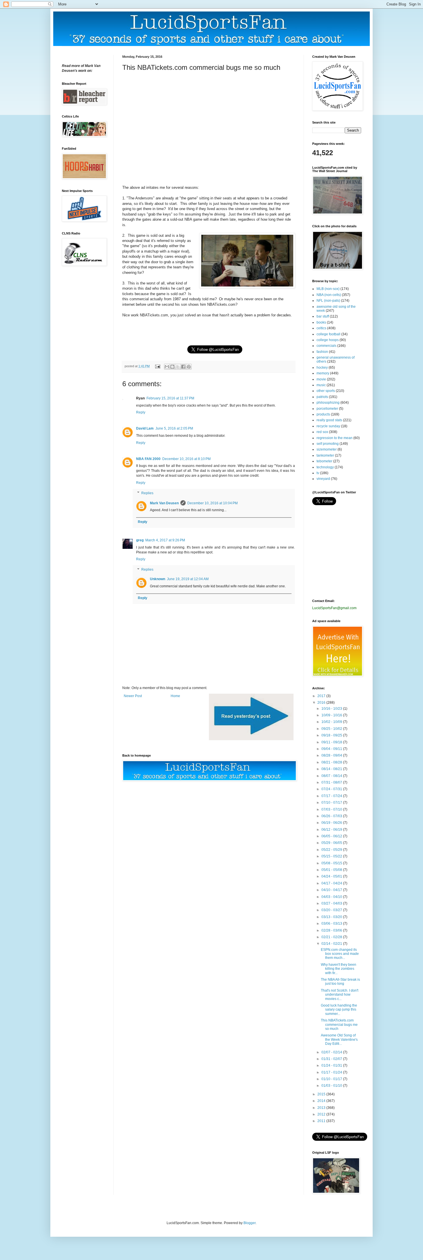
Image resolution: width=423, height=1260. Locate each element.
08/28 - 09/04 (332, 755)
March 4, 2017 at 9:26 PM (165, 540)
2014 (321, 1101)
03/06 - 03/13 (332, 924)
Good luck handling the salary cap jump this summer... (339, 1009)
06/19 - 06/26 (332, 823)
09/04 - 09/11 (332, 749)
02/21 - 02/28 (332, 937)
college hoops (328, 340)
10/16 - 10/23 (332, 709)
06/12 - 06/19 (332, 830)
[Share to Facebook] (183, 367)
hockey (322, 368)
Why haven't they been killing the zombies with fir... (338, 969)
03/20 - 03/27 (332, 910)
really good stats (329, 420)
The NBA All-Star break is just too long (340, 982)
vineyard (323, 479)
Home (175, 696)
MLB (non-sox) (328, 289)
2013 (321, 1108)
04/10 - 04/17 (332, 890)
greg (140, 540)
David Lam (145, 428)
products (323, 414)
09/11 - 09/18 (332, 742)
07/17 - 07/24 (332, 796)
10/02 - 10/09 (332, 722)
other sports (326, 391)
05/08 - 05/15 (332, 863)
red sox (322, 432)
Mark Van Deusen (164, 503)
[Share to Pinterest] (189, 367)
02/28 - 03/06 (332, 930)
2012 (321, 1114)
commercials (326, 346)
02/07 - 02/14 (332, 1052)
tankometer (325, 455)
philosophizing (328, 403)
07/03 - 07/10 (332, 809)
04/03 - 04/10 (332, 897)
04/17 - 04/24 (332, 883)
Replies (147, 493)
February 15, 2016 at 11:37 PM (170, 398)
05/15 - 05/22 (332, 856)
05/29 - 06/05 (332, 843)
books (321, 322)
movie (321, 379)
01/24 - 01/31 (332, 1065)
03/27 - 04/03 (332, 903)
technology (325, 467)
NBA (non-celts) (329, 295)
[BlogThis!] (172, 367)
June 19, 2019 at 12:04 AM (188, 579)
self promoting (328, 444)
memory (323, 373)
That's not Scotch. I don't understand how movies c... (339, 994)
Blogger (249, 1223)
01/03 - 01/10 (332, 1086)
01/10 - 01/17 (332, 1079)
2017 (321, 696)
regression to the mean (334, 438)
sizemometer (327, 449)
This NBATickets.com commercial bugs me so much (339, 1024)
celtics (321, 328)
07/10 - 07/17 (332, 803)
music (321, 385)
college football (328, 334)
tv (318, 473)
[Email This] (167, 367)
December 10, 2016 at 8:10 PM (186, 459)
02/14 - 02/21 (332, 944)
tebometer (324, 461)
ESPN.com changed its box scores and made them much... (340, 954)
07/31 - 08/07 (332, 782)
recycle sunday (328, 426)
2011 (321, 1121)
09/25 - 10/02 (332, 729)
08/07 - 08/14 (332, 776)
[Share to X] (178, 367)
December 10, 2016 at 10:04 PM (212, 503)
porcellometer (327, 409)
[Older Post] (251, 739)
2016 (321, 703)
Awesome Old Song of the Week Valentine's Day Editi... (339, 1039)
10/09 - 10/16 (332, 715)
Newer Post (133, 696)
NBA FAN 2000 (148, 459)
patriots (322, 397)
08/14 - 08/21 (332, 769)
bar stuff (323, 316)
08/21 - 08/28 (332, 762)
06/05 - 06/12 (332, 836)
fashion (322, 352)
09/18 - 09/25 (332, 735)
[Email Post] (157, 366)
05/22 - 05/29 (332, 850)
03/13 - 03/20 (332, 917)
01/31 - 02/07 (332, 1059)
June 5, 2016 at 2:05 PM (174, 428)
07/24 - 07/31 (332, 789)
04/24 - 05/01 (332, 876)
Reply (140, 412)
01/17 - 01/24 (332, 1072)
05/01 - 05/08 (332, 870)
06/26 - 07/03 (332, 816)
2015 (321, 1094)
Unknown (157, 579)
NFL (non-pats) (328, 301)
